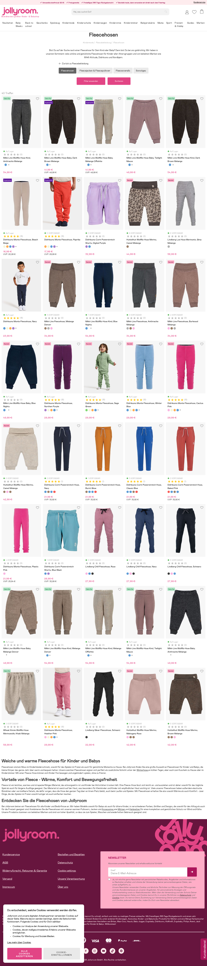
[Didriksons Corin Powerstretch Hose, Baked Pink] (54, 492)
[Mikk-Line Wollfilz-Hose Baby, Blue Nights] (47, 165)
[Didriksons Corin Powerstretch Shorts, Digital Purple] (86, 246)
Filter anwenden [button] (91, 81)
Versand (7, 878)
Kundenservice (199, 2)
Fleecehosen (118, 42)
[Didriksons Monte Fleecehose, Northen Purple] (13, 246)
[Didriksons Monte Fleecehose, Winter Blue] (127, 410)
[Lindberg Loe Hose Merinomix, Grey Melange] (169, 246)
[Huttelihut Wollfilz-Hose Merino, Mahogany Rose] (7, 492)
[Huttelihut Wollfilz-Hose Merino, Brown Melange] (10, 492)
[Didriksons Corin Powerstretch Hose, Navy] (45, 492)
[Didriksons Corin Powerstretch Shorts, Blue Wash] (89, 246)
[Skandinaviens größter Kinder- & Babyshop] (20, 10)
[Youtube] (103, 951)
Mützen (121, 809)
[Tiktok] (112, 951)
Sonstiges (141, 70)
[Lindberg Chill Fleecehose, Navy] (89, 573)
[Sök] (165, 11)
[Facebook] (86, 951)
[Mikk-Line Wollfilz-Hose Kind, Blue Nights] (6, 165)
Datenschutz (65, 862)
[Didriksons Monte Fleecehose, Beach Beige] (4, 246)
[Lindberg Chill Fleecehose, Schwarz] (92, 573)
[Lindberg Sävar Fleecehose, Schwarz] (86, 737)
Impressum (8, 887)
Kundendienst (204, 949)
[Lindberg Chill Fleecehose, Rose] (86, 573)
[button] (194, 12)
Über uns (63, 887)
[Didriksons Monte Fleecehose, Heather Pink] (45, 737)
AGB (5, 862)
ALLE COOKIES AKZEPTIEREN (24, 954)
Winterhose (142, 770)
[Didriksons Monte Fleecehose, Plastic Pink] (4, 573)
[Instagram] (95, 951)
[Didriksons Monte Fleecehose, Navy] (10, 246)
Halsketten (134, 809)
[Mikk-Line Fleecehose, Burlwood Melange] (51, 328)
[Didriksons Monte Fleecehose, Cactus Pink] (169, 410)
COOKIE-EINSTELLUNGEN (61, 953)
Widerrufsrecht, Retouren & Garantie (24, 870)
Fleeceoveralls (123, 70)
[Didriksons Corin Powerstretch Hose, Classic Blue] (51, 492)
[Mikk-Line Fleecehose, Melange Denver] (45, 328)
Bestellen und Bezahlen (71, 854)
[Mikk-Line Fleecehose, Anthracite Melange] (48, 328)
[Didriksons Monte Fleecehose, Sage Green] (86, 410)
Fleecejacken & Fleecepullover (95, 70)
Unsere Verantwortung (71, 878)
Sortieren (119, 81)
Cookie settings (67, 870)
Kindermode (88, 42)
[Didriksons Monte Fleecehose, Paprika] (7, 246)
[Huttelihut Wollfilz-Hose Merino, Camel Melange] (127, 246)
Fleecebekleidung (103, 42)
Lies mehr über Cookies (19, 942)
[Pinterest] (121, 951)
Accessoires (108, 809)
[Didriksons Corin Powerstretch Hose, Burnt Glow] (48, 492)
